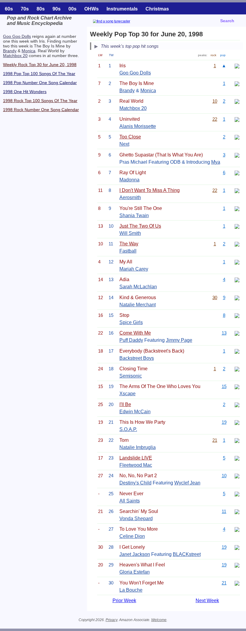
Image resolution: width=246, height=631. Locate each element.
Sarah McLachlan (138, 286)
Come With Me (135, 332)
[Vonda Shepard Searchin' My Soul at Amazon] (237, 511)
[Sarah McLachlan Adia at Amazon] (237, 279)
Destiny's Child (135, 482)
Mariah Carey (133, 269)
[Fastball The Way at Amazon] (237, 243)
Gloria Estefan (134, 572)
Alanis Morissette (137, 126)
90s (56, 8)
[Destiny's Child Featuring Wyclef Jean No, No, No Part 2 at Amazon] (237, 475)
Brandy (9, 50)
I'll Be (125, 404)
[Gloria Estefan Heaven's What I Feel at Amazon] (237, 564)
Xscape (127, 393)
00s (72, 8)
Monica (28, 50)
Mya (215, 162)
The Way (128, 243)
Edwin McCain (135, 411)
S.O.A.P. (128, 429)
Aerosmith (130, 197)
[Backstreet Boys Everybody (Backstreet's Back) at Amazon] (237, 350)
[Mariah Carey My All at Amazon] (237, 261)
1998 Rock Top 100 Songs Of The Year (40, 100)
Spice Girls (131, 322)
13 (224, 332)
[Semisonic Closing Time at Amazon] (237, 368)
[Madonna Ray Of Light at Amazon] (237, 172)
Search (227, 20)
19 (224, 422)
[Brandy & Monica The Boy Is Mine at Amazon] (237, 83)
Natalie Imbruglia (137, 447)
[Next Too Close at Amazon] (237, 136)
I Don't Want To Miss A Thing (149, 190)
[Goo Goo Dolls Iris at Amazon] (237, 65)
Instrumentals (122, 8)
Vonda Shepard (136, 518)
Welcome (158, 620)
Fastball (127, 250)
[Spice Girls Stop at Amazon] (237, 315)
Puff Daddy (131, 340)
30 (214, 297)
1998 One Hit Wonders (24, 91)
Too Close (130, 136)
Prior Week (124, 600)
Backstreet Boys (136, 358)
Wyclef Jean (187, 482)
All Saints (129, 500)
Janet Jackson (134, 554)
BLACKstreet (187, 554)
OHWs (91, 8)
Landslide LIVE (135, 457)
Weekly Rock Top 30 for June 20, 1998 (39, 64)
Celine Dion (132, 536)
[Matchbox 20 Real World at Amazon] (237, 101)
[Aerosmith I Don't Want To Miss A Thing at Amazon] (237, 190)
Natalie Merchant (137, 304)
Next (124, 144)
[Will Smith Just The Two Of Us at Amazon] (237, 226)
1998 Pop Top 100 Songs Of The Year (39, 73)
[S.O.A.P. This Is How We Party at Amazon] (237, 422)
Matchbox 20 (15, 55)
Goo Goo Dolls (17, 36)
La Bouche (130, 590)
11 (224, 511)
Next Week (207, 600)
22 (214, 119)
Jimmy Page (179, 340)
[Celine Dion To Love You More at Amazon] (237, 529)
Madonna (129, 179)
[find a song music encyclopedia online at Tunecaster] (119, 22)
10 (214, 101)
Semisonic (130, 375)
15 (224, 386)
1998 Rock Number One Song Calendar (41, 109)
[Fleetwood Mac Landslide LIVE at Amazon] (237, 457)
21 (214, 440)
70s (25, 8)
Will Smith (130, 233)
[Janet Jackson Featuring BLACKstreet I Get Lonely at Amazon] (237, 547)
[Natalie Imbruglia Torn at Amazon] (237, 440)
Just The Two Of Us (140, 226)
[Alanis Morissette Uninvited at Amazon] (237, 119)
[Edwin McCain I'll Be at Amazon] (237, 404)
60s (9, 8)
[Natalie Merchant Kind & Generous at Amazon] (237, 297)
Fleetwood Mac (135, 465)
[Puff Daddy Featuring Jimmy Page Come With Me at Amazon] (237, 332)
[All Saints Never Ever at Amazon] (237, 493)
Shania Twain (134, 215)
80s (41, 8)
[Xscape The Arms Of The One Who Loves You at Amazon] (237, 386)
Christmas (157, 8)
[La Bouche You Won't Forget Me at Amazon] (237, 582)
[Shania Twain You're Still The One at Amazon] (237, 208)
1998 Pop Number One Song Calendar (40, 82)
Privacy (111, 620)
